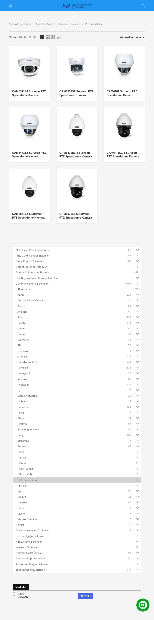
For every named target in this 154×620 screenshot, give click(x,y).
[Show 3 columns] (48, 37)
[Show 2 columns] (53, 37)
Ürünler (28, 24)
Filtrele (85, 596)
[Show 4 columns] (42, 37)
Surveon (75, 24)
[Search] (143, 5)
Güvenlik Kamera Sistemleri (51, 24)
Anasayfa (14, 24)
